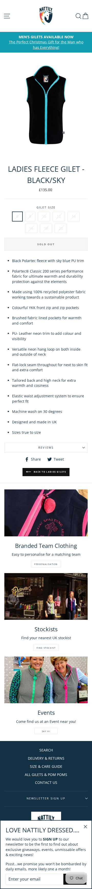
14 (74, 216)
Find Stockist (46, 647)
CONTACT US (46, 782)
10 (44, 216)
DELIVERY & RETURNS (46, 758)
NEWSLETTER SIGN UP (46, 798)
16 (31, 228)
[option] (46, 42)
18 (46, 228)
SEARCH (46, 750)
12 (59, 216)
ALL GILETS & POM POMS (46, 774)
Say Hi (46, 731)
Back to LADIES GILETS (49, 472)
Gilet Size (46, 207)
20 (61, 228)
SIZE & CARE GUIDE (46, 766)
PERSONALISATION (46, 564)
